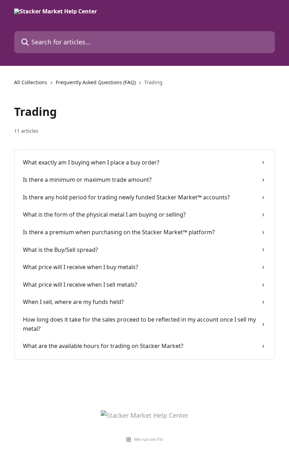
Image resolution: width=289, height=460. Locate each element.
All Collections (30, 82)
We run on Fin (148, 439)
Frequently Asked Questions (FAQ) (96, 82)
